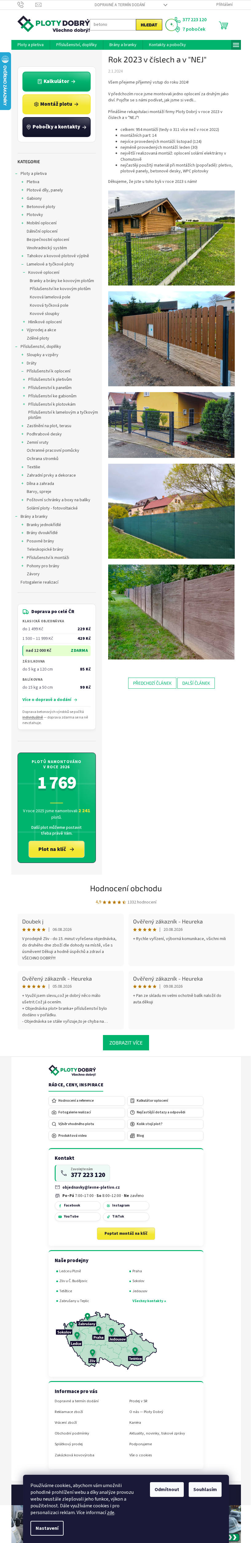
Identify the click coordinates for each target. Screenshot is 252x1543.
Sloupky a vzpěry (40, 355)
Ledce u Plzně (68, 1271)
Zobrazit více (123, 1042)
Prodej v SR (136, 1401)
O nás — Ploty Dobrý (144, 1412)
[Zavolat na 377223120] (24, 4)
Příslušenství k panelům (47, 388)
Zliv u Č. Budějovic (71, 1281)
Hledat (146, 24)
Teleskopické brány (42, 549)
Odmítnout (164, 1489)
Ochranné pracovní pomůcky (50, 450)
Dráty (29, 363)
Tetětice (63, 1291)
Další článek (193, 683)
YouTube (68, 1216)
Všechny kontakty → (146, 1301)
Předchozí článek (150, 683)
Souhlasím (203, 1489)
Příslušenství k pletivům (47, 379)
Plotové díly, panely (42, 190)
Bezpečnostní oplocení (45, 240)
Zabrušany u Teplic (72, 1301)
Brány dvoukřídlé (39, 533)
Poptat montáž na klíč (123, 1233)
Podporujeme (138, 1444)
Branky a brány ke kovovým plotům (59, 281)
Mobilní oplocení (39, 223)
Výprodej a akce (39, 330)
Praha (135, 1271)
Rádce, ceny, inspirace (73, 1085)
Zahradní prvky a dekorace (48, 475)
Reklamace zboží (66, 1412)
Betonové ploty (38, 207)
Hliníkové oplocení (42, 322)
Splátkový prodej (66, 1444)
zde (108, 1512)
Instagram (118, 1205)
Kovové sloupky (42, 314)
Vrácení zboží (63, 1422)
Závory (30, 574)
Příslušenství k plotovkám (49, 404)
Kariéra (133, 1422)
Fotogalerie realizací (37, 582)
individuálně (30, 717)
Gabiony (31, 198)
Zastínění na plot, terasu (46, 426)
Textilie (31, 467)
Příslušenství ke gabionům (50, 396)
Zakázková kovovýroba (72, 1455)
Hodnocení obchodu (124, 888)
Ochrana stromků (40, 459)
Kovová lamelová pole (47, 297)
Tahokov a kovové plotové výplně (55, 256)
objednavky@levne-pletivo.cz (89, 1187)
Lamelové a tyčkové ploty (48, 264)
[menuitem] (28, 45)
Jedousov (137, 1291)
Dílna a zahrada (38, 484)
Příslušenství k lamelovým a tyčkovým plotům (61, 415)
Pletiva (30, 182)
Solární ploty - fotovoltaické (49, 508)
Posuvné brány (38, 541)
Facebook (69, 1205)
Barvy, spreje (36, 492)
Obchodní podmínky (69, 1433)
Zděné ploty (35, 338)
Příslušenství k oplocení (46, 371)
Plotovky (32, 215)
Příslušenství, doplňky (38, 347)
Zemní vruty (35, 442)
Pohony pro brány (40, 566)
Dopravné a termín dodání (117, 5)
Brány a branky (31, 517)
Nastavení (44, 1528)
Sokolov (136, 1281)
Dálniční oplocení (39, 231)
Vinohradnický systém (44, 248)
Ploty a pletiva (31, 174)
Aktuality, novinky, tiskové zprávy (155, 1433)
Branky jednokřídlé (41, 525)
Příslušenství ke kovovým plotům (57, 289)
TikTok (116, 1216)
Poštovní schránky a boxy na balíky (56, 500)
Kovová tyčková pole (46, 305)
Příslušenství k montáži (45, 558)
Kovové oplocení (41, 273)
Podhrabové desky (41, 434)
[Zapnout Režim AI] (169, 25)
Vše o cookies (138, 1455)
